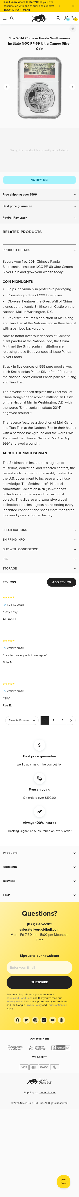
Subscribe (39, 982)
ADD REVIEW (61, 582)
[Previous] (7, 87)
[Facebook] (17, 1020)
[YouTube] (52, 1020)
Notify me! (39, 180)
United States (48, 1092)
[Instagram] (35, 1020)
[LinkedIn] (43, 1020)
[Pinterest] (61, 1020)
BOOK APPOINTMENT (17, 10)
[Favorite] (72, 28)
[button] (39, 194)
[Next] (72, 87)
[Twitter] (26, 1020)
